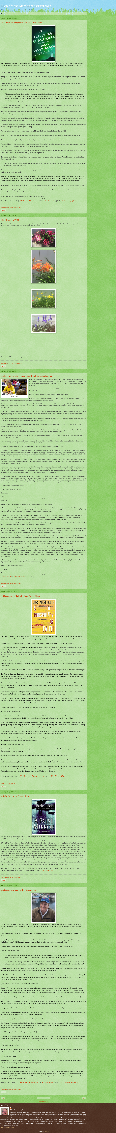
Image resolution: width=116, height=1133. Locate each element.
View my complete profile (7, 1127)
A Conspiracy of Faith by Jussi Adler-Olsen (20, 595)
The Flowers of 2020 (10, 219)
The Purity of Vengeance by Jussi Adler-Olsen (21, 22)
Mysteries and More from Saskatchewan (26, 6)
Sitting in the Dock (19, 577)
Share (3, 210)
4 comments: (17, 207)
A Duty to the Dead (47, 870)
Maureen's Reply (47, 1082)
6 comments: (18, 363)
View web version (43, 1101)
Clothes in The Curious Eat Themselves (18, 889)
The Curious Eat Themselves (69, 1082)
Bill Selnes (14, 1108)
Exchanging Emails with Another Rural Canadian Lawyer (26, 375)
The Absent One (50, 201)
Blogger (46, 1131)
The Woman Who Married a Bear (28, 1082)
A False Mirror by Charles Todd (15, 796)
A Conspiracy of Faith (69, 201)
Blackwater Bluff (6, 577)
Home (43, 1098)
